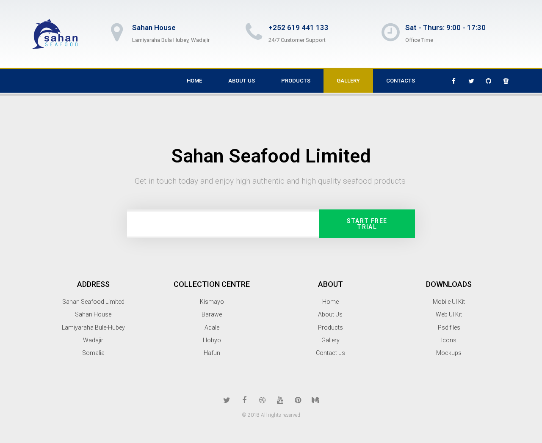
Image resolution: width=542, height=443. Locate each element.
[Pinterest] (297, 400)
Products (295, 80)
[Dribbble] (262, 400)
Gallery (348, 80)
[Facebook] (454, 80)
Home (194, 80)
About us (241, 80)
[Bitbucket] (506, 80)
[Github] (488, 80)
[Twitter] (471, 80)
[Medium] (315, 400)
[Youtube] (280, 400)
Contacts (400, 80)
